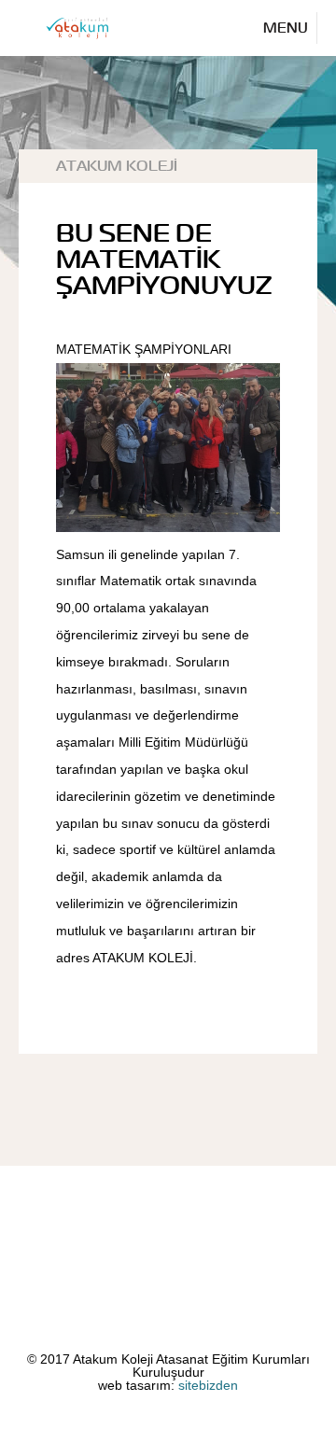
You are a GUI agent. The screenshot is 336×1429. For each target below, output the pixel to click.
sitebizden (208, 1385)
